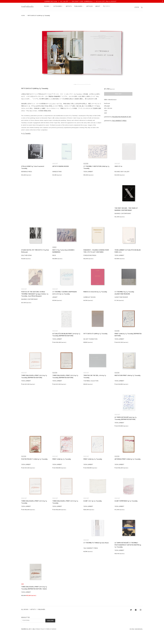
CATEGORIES (57, 6)
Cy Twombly (27, 134)
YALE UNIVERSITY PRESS (119, 121)
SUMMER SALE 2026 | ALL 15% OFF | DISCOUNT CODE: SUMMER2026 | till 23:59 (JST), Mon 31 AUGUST (80, 2)
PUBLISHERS (78, 6)
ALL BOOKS (24, 610)
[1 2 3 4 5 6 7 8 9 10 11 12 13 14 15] (82, 52)
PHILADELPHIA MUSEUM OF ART (121, 117)
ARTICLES (89, 6)
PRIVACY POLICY (40, 629)
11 (85, 84)
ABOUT (97, 6)
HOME (23, 16)
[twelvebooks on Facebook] (136, 610)
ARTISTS (69, 6)
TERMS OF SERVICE (51, 629)
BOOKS (47, 6)
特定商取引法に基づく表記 (28, 629)
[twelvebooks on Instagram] (140, 610)
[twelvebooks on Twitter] (131, 610)
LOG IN (136, 7)
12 (86, 84)
